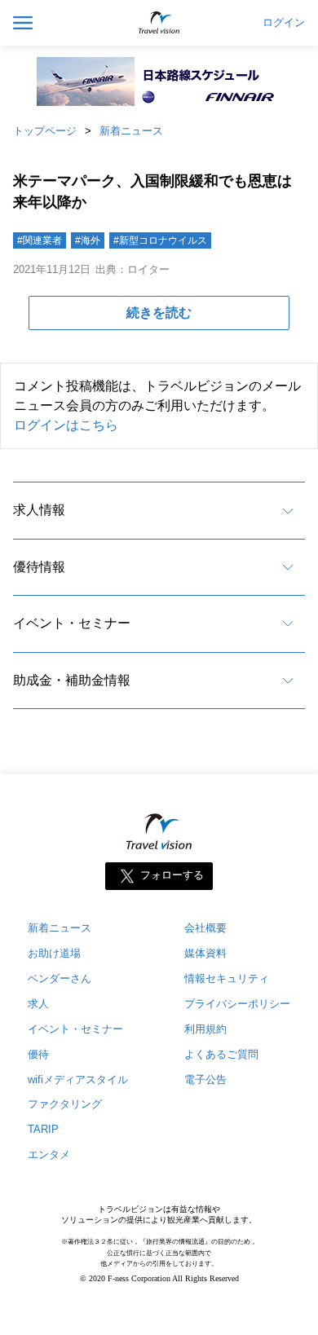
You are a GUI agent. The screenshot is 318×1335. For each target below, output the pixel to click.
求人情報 (39, 510)
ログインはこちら (66, 425)
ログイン (284, 23)
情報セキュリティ (226, 978)
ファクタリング (65, 1104)
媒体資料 (205, 953)
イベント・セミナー (71, 623)
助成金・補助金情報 (71, 680)
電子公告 (205, 1079)
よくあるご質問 (221, 1054)
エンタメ (49, 1154)
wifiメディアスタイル (78, 1079)
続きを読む (159, 312)
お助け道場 (54, 953)
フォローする (172, 875)
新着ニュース (131, 131)
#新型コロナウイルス (160, 240)
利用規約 (205, 1029)
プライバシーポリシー (237, 1004)
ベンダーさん (59, 978)
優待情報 (39, 567)
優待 (38, 1054)
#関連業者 (39, 240)
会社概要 (205, 928)
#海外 (87, 240)
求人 (38, 1004)
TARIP (43, 1129)
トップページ (45, 131)
